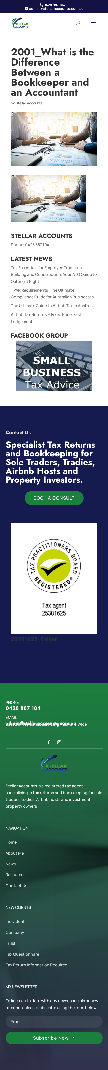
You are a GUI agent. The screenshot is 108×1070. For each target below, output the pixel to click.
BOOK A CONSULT (54, 498)
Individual (15, 921)
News (11, 864)
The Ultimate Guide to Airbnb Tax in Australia (53, 305)
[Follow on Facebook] (49, 742)
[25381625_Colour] (54, 632)
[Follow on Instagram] (59, 742)
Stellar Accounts (29, 103)
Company (15, 932)
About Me (15, 853)
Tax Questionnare (22, 954)
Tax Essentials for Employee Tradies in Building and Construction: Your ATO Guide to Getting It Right (54, 274)
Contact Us (16, 885)
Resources (15, 874)
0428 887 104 (37, 244)
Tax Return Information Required (36, 965)
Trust (11, 943)
